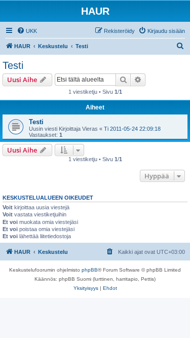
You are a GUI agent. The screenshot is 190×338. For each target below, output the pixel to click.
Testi (13, 65)
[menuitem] (27, 31)
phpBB (90, 270)
